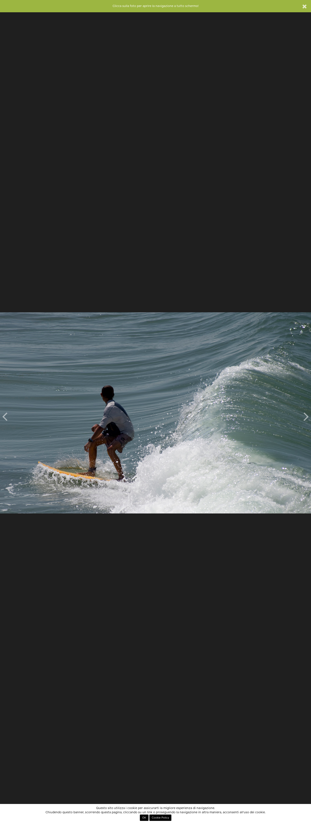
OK (144, 817)
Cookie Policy (160, 817)
